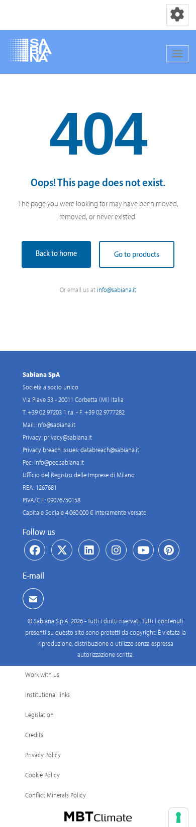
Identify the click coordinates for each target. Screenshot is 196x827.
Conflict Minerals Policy (55, 794)
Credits (34, 734)
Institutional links (47, 694)
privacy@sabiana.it (68, 437)
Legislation (39, 714)
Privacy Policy (43, 754)
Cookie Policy (42, 774)
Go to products (136, 254)
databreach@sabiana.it (109, 449)
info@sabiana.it (116, 289)
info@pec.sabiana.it (59, 462)
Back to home (56, 253)
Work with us (42, 674)
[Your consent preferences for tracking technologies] (178, 817)
